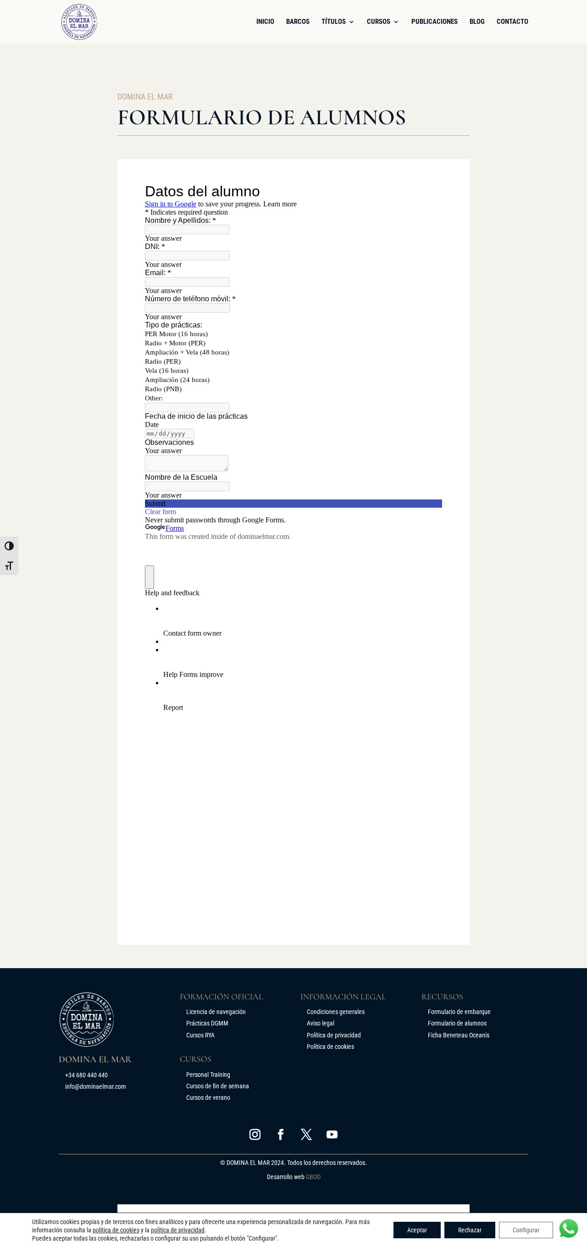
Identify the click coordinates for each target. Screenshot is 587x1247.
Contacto (512, 22)
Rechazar (470, 1230)
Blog (477, 22)
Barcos (298, 22)
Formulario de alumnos (457, 1023)
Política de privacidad (334, 1035)
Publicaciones (434, 22)
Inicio (265, 22)
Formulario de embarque (459, 1011)
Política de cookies (330, 1046)
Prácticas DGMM (207, 1023)
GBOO (313, 1176)
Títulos (333, 22)
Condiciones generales (336, 1011)
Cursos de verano (208, 1097)
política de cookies (116, 1230)
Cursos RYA (200, 1035)
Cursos (378, 22)
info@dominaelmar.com (95, 1086)
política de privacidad (178, 1230)
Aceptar (417, 1230)
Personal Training (208, 1074)
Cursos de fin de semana (217, 1086)
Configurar (526, 1230)
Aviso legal (320, 1023)
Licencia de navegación (216, 1011)
